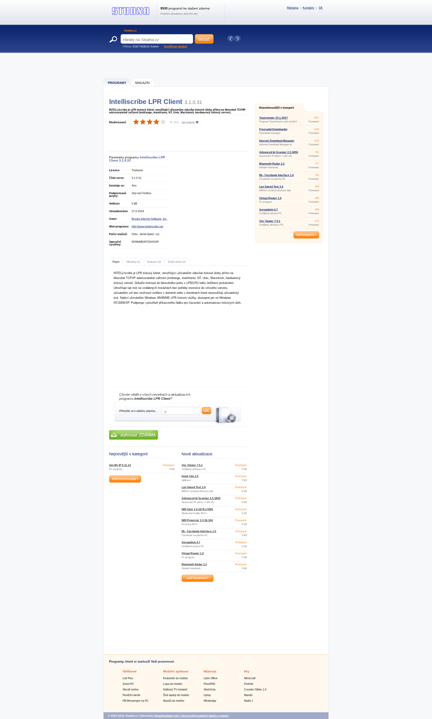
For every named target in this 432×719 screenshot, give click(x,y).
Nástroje (210, 671)
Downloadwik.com (166, 715)
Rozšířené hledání (175, 46)
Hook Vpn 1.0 (190, 476)
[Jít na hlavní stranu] (130, 14)
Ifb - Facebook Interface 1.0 (199, 531)
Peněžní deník (131, 695)
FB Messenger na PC (136, 700)
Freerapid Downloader (273, 129)
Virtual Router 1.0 (193, 553)
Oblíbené (130, 671)
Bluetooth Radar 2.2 (194, 564)
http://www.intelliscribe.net (147, 226)
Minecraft (249, 678)
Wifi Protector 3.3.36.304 (197, 520)
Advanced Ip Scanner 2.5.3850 (201, 498)
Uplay (207, 695)
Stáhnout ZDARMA (133, 435)
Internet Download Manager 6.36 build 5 (276, 142)
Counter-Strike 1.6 (255, 689)
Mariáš (248, 695)
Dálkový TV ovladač (175, 689)
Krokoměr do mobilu (175, 678)
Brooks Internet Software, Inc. (149, 218)
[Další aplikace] (237, 39)
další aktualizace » (197, 578)
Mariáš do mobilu (173, 700)
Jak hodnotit (188, 122)
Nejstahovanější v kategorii (276, 107)
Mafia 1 (248, 700)
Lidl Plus (128, 678)
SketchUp (210, 689)
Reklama (292, 7)
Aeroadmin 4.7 (191, 542)
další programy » (306, 234)
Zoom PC (128, 683)
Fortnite (248, 683)
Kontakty (308, 7)
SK (321, 7)
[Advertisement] (216, 65)
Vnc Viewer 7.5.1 (192, 465)
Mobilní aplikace (175, 671)
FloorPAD (209, 683)
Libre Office (211, 678)
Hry (246, 671)
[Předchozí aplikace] (230, 39)
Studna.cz (130, 30)
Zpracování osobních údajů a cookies (205, 715)
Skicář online (131, 689)
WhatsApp (210, 700)
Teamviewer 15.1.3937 (273, 117)
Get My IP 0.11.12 (120, 465)
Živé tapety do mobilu (176, 695)
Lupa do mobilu (172, 683)
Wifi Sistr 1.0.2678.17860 (197, 509)
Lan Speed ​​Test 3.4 (194, 487)
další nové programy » (125, 478)
